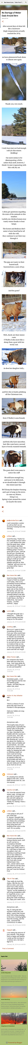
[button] (3, 22)
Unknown (10, 774)
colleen (9, 536)
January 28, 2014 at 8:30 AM (16, 622)
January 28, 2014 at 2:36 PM (16, 806)
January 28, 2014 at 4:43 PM (16, 831)
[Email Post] (3, 506)
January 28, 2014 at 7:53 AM (16, 606)
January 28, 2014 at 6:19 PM (16, 925)
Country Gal (11, 790)
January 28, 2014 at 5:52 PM (16, 902)
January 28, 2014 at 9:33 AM (16, 652)
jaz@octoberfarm (13, 520)
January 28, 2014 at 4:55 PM (16, 874)
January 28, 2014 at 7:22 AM (16, 570)
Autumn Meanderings (5, 999)
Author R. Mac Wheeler (14, 695)
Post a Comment (8, 948)
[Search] (26, 2)
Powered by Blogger (15, 1042)
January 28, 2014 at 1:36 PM (16, 785)
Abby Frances (11, 657)
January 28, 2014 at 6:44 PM (16, 944)
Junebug (10, 627)
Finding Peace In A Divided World (8, 1026)
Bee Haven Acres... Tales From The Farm (15, 2)
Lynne (9, 611)
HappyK (9, 930)
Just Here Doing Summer (6, 972)
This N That (11, 878)
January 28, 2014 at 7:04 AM (16, 531)
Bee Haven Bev (12, 575)
